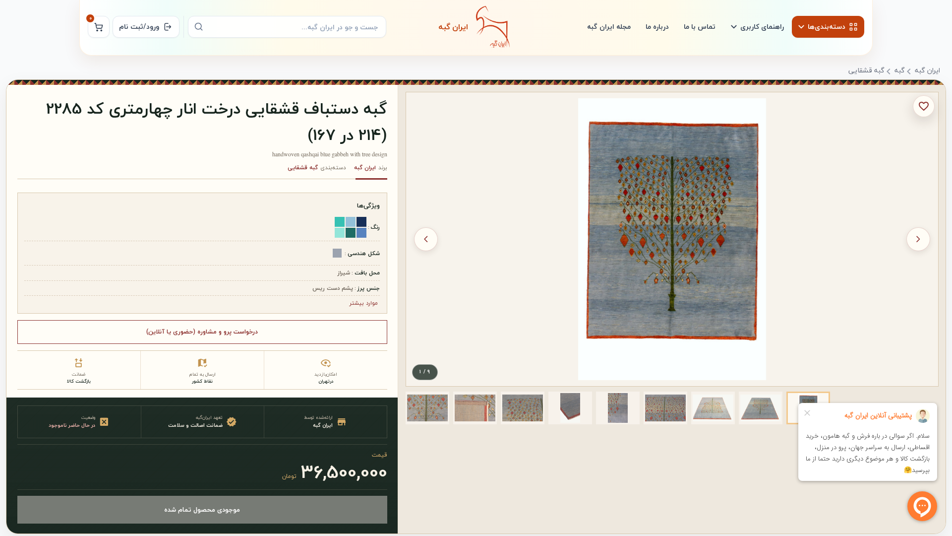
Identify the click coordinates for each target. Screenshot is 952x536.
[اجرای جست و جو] (199, 27)
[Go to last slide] (918, 239)
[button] (760, 408)
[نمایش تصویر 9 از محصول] (427, 408)
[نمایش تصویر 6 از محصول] (570, 408)
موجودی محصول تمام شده (202, 509)
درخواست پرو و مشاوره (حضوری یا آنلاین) (202, 331)
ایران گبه (927, 71)
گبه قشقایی (866, 71)
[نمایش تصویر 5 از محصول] (617, 408)
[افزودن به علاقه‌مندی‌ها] (924, 106)
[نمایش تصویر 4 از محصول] (665, 408)
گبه (899, 71)
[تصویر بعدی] (426, 239)
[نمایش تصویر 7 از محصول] (522, 408)
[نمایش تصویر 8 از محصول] (475, 408)
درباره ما (657, 26)
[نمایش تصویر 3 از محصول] (713, 408)
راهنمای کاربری (762, 26)
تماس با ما (699, 26)
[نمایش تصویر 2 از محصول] (760, 408)
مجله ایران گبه (609, 26)
